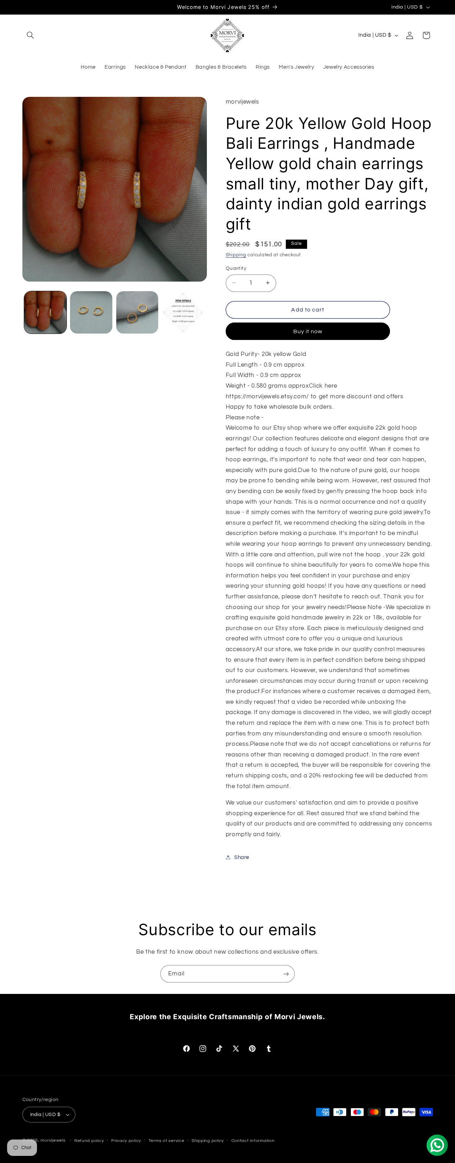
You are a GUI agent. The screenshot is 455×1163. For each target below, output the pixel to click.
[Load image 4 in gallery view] (183, 312)
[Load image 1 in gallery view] (45, 312)
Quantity (236, 268)
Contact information (253, 1141)
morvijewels (53, 1140)
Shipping (236, 255)
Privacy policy (126, 1141)
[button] (30, 35)
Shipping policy (208, 1141)
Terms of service (166, 1141)
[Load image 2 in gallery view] (91, 312)
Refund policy (89, 1141)
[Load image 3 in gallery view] (137, 312)
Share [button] (241, 857)
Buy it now (308, 331)
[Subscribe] (286, 974)
